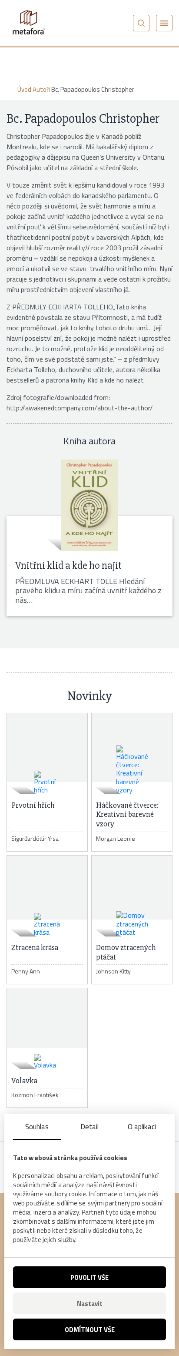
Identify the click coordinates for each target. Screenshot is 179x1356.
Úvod (24, 89)
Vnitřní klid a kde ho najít (68, 565)
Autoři (41, 89)
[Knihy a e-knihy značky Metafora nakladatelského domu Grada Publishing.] (28, 22)
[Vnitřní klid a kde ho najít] (89, 505)
